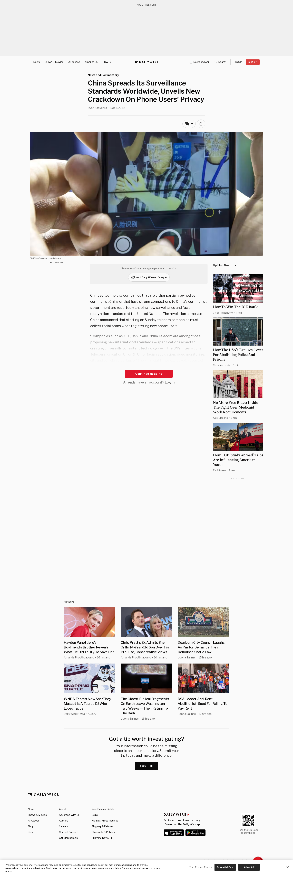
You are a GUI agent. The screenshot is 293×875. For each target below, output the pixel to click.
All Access (74, 61)
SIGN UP (252, 62)
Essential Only (225, 867)
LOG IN (238, 62)
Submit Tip (147, 766)
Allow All (249, 867)
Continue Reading (148, 373)
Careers (63, 826)
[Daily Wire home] (146, 62)
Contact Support (68, 832)
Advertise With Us (69, 814)
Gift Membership (68, 837)
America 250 (92, 61)
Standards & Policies (103, 832)
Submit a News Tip (102, 837)
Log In (170, 382)
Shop (31, 826)
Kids (30, 832)
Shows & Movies (54, 61)
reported (195, 360)
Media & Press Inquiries (105, 820)
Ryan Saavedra (97, 108)
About (62, 809)
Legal (95, 814)
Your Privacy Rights (103, 809)
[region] (146, 867)
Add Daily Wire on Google (151, 277)
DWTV (108, 61)
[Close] (287, 867)
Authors (63, 820)
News (36, 61)
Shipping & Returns (102, 826)
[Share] (201, 124)
